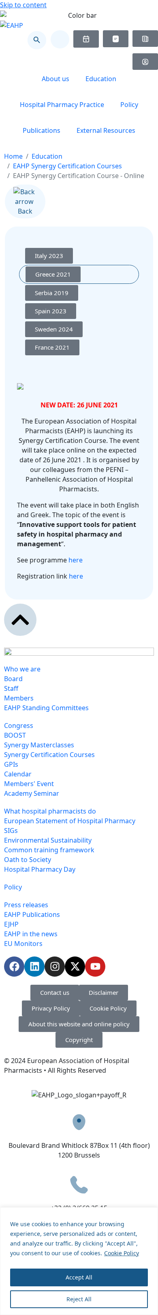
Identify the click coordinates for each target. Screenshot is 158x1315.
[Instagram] (55, 966)
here (75, 560)
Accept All (79, 1277)
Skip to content (23, 4)
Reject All (79, 1299)
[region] (79, 1261)
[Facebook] (14, 966)
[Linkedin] (34, 966)
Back (25, 211)
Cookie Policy (121, 1253)
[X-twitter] (75, 966)
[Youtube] (95, 966)
